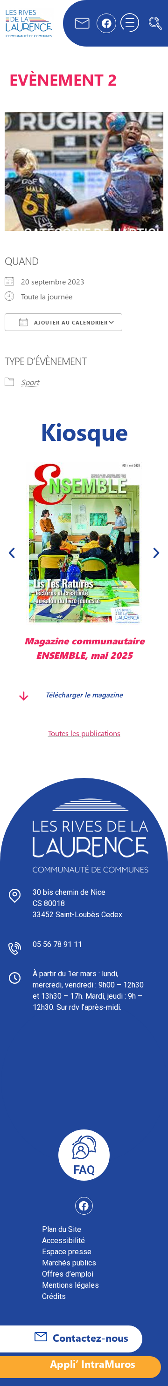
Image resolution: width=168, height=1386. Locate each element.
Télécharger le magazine (84, 694)
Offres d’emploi (67, 1274)
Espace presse (66, 1251)
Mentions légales (70, 1285)
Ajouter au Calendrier (70, 322)
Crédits (54, 1296)
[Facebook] (106, 23)
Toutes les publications (84, 733)
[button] (155, 23)
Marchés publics (69, 1262)
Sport (30, 382)
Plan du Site (61, 1229)
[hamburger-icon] (130, 23)
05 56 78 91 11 (57, 944)
